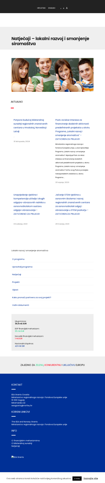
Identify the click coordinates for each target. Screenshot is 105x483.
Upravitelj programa (22, 266)
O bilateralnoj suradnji (21, 443)
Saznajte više (91, 478)
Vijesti (15, 289)
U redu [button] (77, 478)
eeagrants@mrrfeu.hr (21, 405)
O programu (18, 259)
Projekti (16, 282)
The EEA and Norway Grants (24, 421)
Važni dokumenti (20, 305)
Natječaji (16, 274)
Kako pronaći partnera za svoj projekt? (31, 297)
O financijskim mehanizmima (25, 440)
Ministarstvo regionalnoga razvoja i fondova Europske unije (39, 424)
